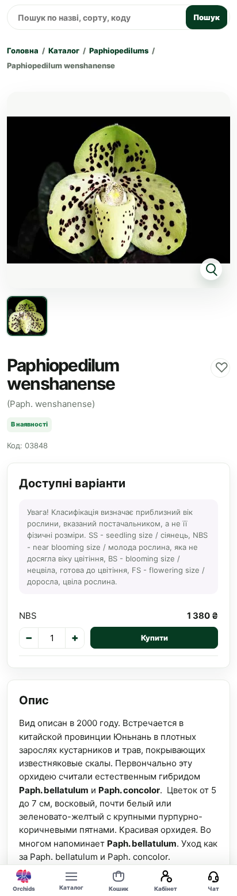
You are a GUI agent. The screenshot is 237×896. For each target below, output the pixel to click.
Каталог (63, 50)
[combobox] (94, 17)
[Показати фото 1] (27, 316)
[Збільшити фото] (118, 190)
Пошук (206, 17)
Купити (154, 637)
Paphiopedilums (118, 50)
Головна (23, 50)
